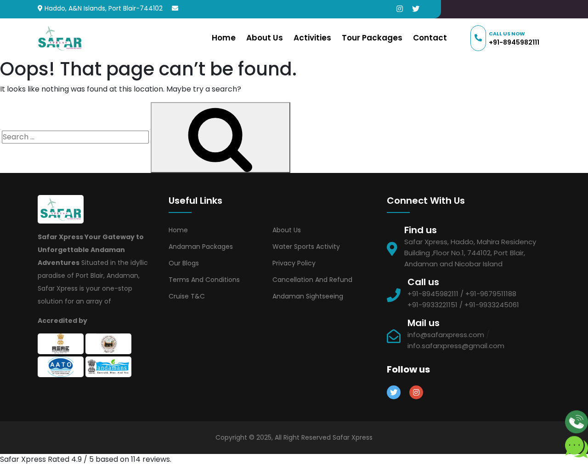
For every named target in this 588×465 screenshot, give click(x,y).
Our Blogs (184, 263)
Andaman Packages (201, 246)
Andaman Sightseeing (307, 296)
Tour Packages (372, 37)
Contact (430, 37)
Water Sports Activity (306, 246)
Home (224, 37)
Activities (312, 37)
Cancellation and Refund (312, 279)
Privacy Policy (294, 263)
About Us (264, 37)
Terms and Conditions (204, 279)
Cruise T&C (187, 296)
